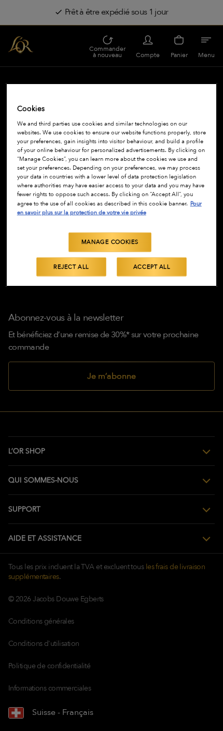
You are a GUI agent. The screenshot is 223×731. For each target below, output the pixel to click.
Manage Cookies (109, 242)
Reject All (71, 266)
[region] (112, 185)
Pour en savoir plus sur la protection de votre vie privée (109, 207)
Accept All (152, 266)
